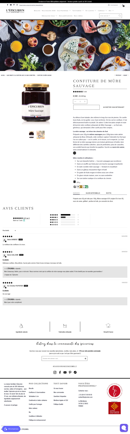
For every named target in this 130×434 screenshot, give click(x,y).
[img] (7, 236)
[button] (78, 92)
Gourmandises (62, 10)
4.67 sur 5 (26, 218)
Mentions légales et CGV (61, 400)
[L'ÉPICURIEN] (15, 11)
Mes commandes (59, 392)
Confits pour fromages (35, 404)
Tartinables (77, 10)
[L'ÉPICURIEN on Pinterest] (14, 5)
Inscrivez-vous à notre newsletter (31, 5)
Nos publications (66, 16)
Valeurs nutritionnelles (93, 193)
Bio (110, 10)
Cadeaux (101, 10)
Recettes (108, 193)
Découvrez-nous (48, 16)
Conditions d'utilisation (35, 416)
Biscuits (37, 10)
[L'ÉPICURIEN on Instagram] (17, 5)
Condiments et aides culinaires (38, 400)
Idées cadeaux (33, 408)
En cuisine (90, 10)
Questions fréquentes (60, 396)
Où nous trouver (58, 388)
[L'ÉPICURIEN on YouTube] (10, 5)
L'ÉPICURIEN (24, 429)
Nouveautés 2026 (49, 10)
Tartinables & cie (34, 396)
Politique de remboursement (37, 420)
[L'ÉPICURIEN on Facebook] (7, 5)
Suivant (125, 75)
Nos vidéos (78, 16)
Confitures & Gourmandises (37, 392)
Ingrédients (76, 193)
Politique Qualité (58, 404)
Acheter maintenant (113, 107)
